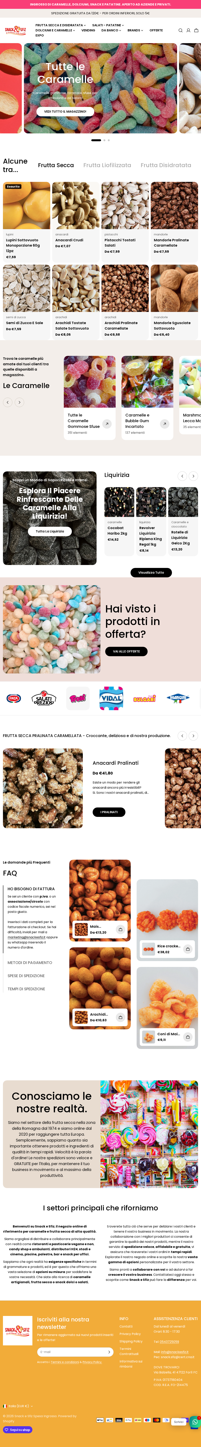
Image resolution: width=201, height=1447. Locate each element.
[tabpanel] (100, 261)
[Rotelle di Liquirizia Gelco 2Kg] (183, 502)
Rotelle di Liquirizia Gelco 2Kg (180, 538)
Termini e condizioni (65, 1362)
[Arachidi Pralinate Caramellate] (125, 288)
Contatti (126, 1326)
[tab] (56, 165)
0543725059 (169, 1341)
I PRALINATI (109, 812)
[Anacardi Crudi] (76, 205)
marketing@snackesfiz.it (27, 937)
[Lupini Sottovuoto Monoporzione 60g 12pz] (26, 205)
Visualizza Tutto (151, 572)
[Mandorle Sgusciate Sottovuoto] (174, 288)
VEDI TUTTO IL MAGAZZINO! (65, 111)
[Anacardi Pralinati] (43, 788)
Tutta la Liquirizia (50, 531)
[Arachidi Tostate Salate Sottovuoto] (76, 288)
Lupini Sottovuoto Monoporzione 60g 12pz (23, 245)
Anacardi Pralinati (116, 763)
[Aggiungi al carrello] (188, 949)
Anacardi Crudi (69, 240)
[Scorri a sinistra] (7, 402)
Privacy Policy (130, 1334)
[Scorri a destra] (19, 402)
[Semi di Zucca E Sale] (26, 288)
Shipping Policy (131, 1341)
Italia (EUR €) (18, 1406)
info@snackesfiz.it (175, 1352)
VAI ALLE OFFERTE (126, 651)
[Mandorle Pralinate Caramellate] (174, 205)
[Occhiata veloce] (44, 190)
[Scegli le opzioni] (120, 929)
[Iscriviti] (109, 1352)
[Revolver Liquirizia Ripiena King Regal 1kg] (151, 502)
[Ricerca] (181, 30)
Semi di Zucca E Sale (24, 322)
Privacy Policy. (92, 1362)
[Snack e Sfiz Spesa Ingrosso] (28, 698)
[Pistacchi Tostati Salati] (125, 205)
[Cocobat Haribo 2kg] (119, 502)
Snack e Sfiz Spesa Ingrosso (36, 1416)
